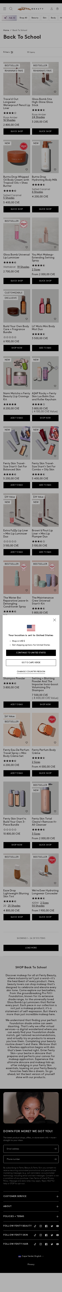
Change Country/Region (31, 672)
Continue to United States (31, 653)
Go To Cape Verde (31, 663)
